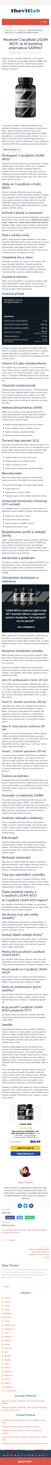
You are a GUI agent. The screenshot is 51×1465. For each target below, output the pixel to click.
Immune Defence (10, 1390)
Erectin (6, 1363)
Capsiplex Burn (9, 1325)
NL (19, 1455)
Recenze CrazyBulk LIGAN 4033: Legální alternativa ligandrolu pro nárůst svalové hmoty (24, 1231)
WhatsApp (29, 1217)
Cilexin (6, 1332)
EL (36, 1455)
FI (25, 1455)
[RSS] (25, 2)
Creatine (7, 1340)
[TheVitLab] (25, 10)
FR (29, 1455)
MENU (44, 22)
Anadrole (7, 1302)
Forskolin (7, 1367)
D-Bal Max (8, 1348)
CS (11, 1455)
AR (4, 1455)
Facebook (10, 1217)
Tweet (20, 1217)
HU (43, 1455)
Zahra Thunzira (10, 1265)
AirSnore (7, 1298)
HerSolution (8, 1375)
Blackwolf (7, 1317)
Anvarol (7, 1309)
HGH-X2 (7, 1379)
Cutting (6, 1344)
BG (8, 1455)
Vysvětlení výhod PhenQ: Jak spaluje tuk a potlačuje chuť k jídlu (25, 1443)
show (18, 150)
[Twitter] (25, 1206)
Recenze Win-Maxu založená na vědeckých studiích (20, 1426)
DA (15, 1455)
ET (22, 1455)
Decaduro (7, 1356)
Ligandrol (12, 1240)
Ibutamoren (8, 1387)
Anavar (6, 1305)
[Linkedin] (20, 1206)
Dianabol (7, 1360)
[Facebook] (31, 1206)
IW (39, 1455)
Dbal (6, 1352)
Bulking (7, 1321)
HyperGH (7, 1383)
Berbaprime (8, 1313)
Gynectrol (7, 1371)
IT (46, 1455)
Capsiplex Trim (9, 1329)
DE (32, 1455)
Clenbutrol (8, 1336)
